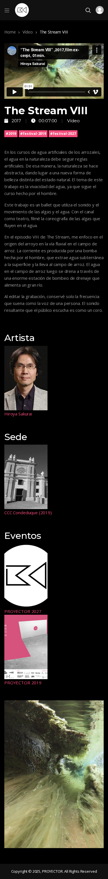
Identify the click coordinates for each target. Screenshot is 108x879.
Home (10, 32)
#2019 (11, 133)
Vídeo (27, 32)
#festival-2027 (63, 133)
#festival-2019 (33, 133)
